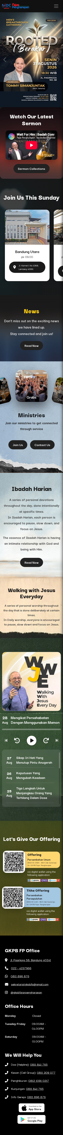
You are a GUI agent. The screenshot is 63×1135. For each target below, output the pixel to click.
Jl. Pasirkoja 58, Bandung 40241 (30, 960)
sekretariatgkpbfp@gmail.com (29, 984)
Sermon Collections (31, 168)
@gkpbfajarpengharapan (26, 992)
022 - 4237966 (21, 968)
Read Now (31, 345)
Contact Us (42, 444)
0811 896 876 (20, 976)
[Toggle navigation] (56, 6)
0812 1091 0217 (38, 1080)
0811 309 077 (46, 1072)
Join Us (18, 444)
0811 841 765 (39, 1064)
